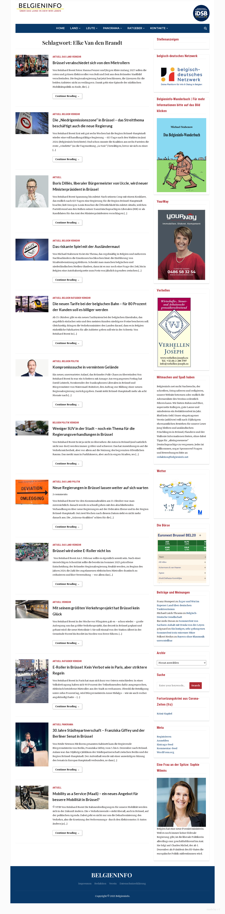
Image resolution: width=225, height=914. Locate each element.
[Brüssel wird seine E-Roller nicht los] (31, 551)
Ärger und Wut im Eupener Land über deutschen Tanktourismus (178, 605)
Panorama (111, 28)
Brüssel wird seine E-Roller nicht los (82, 550)
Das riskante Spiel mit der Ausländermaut (86, 246)
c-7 (218, 909)
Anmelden (163, 740)
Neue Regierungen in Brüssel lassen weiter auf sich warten (100, 487)
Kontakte (158, 28)
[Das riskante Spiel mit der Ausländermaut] (31, 249)
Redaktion (100, 883)
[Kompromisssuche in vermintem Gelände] (31, 367)
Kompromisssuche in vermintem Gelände (86, 367)
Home (60, 28)
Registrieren (164, 736)
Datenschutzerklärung (133, 883)
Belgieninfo (111, 875)
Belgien (66, 114)
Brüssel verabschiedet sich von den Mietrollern (91, 63)
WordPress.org (165, 752)
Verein (113, 883)
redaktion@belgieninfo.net (172, 457)
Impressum (84, 883)
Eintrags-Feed (165, 744)
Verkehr (76, 56)
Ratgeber (134, 28)
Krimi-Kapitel (164, 713)
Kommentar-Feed (167, 748)
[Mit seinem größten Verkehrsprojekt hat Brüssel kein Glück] (31, 609)
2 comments (60, 494)
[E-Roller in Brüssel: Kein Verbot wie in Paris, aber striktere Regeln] (31, 681)
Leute (90, 28)
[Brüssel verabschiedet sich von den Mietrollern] (31, 65)
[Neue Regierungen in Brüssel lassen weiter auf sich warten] (31, 491)
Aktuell (57, 56)
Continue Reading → (67, 96)
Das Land (67, 56)
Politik (75, 361)
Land (74, 28)
